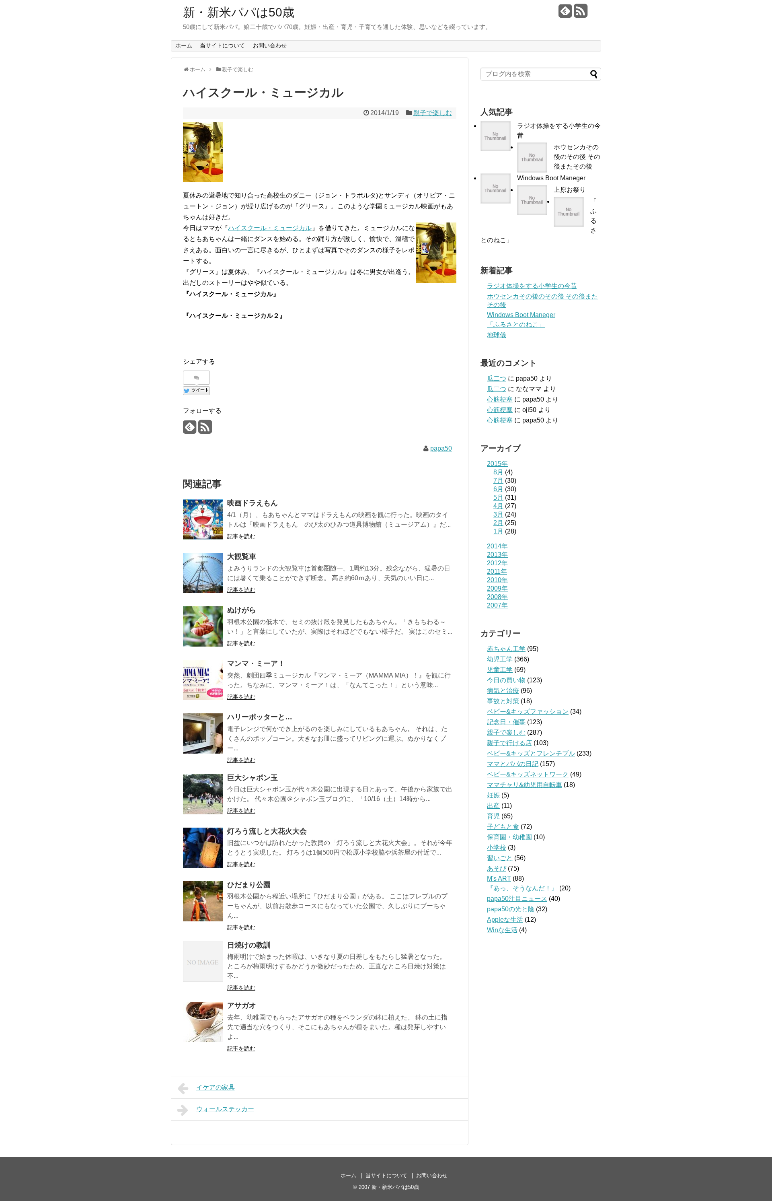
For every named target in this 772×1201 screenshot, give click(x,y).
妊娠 (493, 795)
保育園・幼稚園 (509, 837)
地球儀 (496, 335)
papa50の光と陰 (510, 909)
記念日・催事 (506, 722)
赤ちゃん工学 (506, 648)
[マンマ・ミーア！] (203, 680)
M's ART (499, 878)
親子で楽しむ (432, 112)
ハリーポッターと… (259, 717)
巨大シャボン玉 (252, 778)
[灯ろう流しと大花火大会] (203, 848)
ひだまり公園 (249, 885)
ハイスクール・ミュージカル (270, 228)
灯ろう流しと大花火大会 (267, 831)
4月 (498, 506)
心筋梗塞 (500, 399)
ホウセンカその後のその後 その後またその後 (577, 157)
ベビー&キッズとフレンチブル (531, 753)
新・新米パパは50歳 (238, 12)
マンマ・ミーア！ (256, 663)
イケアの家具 (215, 1087)
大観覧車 (241, 556)
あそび (496, 868)
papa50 (441, 448)
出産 (493, 805)
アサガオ (241, 1005)
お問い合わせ (270, 45)
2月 (498, 522)
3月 (498, 514)
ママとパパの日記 (512, 763)
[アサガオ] (203, 1022)
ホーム (183, 45)
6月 (498, 489)
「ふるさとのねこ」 (516, 324)
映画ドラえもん (252, 503)
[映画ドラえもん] (203, 519)
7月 (498, 480)
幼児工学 (500, 659)
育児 (493, 816)
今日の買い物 (506, 680)
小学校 (496, 847)
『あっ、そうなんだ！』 (522, 888)
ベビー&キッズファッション (528, 711)
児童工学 (500, 669)
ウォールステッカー (225, 1109)
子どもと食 (503, 826)
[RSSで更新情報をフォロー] (580, 14)
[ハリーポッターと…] (203, 733)
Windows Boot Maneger (551, 178)
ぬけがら (241, 610)
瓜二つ (496, 378)
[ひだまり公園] (203, 901)
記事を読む (241, 536)
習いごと (500, 858)
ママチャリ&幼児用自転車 (524, 784)
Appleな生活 (505, 919)
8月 (498, 472)
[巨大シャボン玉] (203, 794)
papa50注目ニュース (517, 898)
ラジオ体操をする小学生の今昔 (532, 285)
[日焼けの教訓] (203, 961)
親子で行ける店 (509, 743)
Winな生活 (502, 930)
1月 (498, 531)
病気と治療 (503, 690)
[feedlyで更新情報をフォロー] (565, 14)
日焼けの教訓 (249, 945)
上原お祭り (570, 189)
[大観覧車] (203, 573)
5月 (498, 497)
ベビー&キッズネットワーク (528, 774)
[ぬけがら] (203, 626)
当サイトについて (222, 45)
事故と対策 (503, 701)
